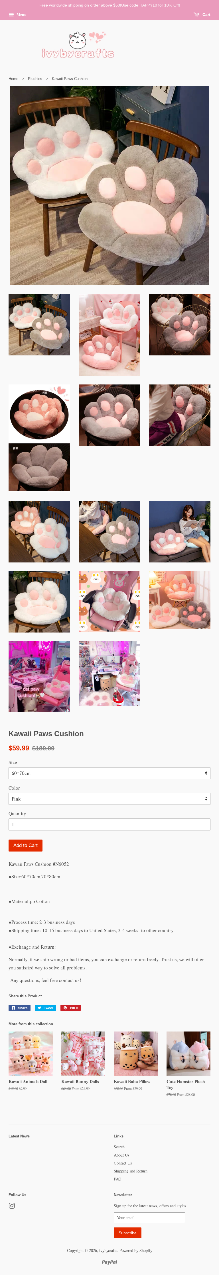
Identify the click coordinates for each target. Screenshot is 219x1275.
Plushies (35, 79)
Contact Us (123, 1163)
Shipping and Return (130, 1171)
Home (13, 79)
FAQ (117, 1179)
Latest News (19, 1136)
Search (119, 1146)
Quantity (17, 813)
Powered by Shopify (135, 1250)
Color (14, 788)
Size (13, 762)
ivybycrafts (108, 1250)
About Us (121, 1155)
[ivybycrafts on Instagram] (12, 1206)
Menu (21, 14)
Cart (205, 14)
